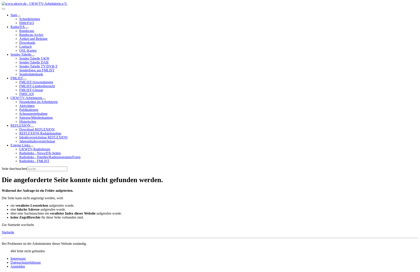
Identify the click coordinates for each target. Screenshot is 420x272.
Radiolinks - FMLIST (34, 161)
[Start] (18, 16)
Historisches (27, 121)
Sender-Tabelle (20, 54)
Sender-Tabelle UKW (34, 58)
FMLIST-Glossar (31, 90)
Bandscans (26, 31)
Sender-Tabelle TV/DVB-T (38, 66)
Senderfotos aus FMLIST (36, 70)
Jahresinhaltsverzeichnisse (37, 141)
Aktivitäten (27, 106)
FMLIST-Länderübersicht (37, 86)
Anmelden (17, 266)
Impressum (18, 258)
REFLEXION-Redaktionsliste (40, 133)
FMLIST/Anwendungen (36, 82)
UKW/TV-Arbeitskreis (26, 98)
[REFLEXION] (32, 126)
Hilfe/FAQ (26, 23)
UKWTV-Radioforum (34, 149)
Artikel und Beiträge (33, 39)
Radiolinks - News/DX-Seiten (40, 153)
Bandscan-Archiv (31, 35)
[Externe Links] (31, 146)
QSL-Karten (28, 50)
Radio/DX (17, 27)
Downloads (27, 42)
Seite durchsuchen (14, 169)
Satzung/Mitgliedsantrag (36, 117)
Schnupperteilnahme (33, 114)
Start (13, 15)
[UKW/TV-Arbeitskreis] (44, 99)
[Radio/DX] (26, 28)
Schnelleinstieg (29, 19)
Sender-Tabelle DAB (34, 62)
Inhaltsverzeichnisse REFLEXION (43, 137)
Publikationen (28, 110)
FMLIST (16, 78)
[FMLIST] (24, 79)
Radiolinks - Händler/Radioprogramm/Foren (49, 157)
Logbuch (25, 46)
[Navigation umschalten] (3, 8)
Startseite (8, 232)
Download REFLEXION (37, 129)
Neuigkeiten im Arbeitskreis (38, 102)
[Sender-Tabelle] (33, 55)
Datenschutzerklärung (25, 262)
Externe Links (20, 145)
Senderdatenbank (31, 74)
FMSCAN (26, 94)
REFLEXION (20, 125)
